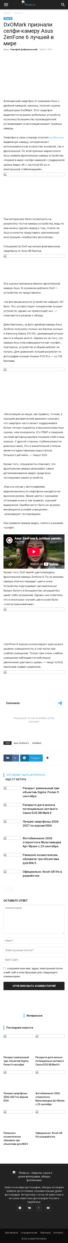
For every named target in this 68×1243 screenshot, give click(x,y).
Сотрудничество (29, 1232)
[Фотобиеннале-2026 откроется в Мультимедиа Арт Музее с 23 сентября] (12, 842)
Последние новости (19, 1027)
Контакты (58, 1232)
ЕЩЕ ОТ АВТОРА (16, 779)
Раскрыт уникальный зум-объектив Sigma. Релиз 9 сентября (41, 792)
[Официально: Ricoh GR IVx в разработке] (12, 876)
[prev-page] (5, 888)
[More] (47, 758)
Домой (7, 12)
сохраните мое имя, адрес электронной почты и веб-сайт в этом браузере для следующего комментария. (33, 972)
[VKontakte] (29, 1208)
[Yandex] (38, 1208)
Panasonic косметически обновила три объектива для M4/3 (41, 859)
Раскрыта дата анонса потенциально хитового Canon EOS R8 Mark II (40, 809)
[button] (6, 4)
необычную (56, 137)
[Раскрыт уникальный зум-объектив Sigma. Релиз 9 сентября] (12, 792)
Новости (18, 12)
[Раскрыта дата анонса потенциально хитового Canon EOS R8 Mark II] (12, 809)
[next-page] (11, 888)
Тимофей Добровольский (23, 49)
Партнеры (45, 1232)
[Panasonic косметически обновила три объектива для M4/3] (12, 859)
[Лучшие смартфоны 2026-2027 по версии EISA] (12, 826)
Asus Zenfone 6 (21, 743)
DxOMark (36, 743)
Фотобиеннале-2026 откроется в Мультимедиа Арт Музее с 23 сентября (42, 842)
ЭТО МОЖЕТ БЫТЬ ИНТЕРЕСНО (25, 774)
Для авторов (11, 1232)
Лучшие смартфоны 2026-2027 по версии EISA (15, 1097)
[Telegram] (19, 1208)
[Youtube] (48, 1208)
